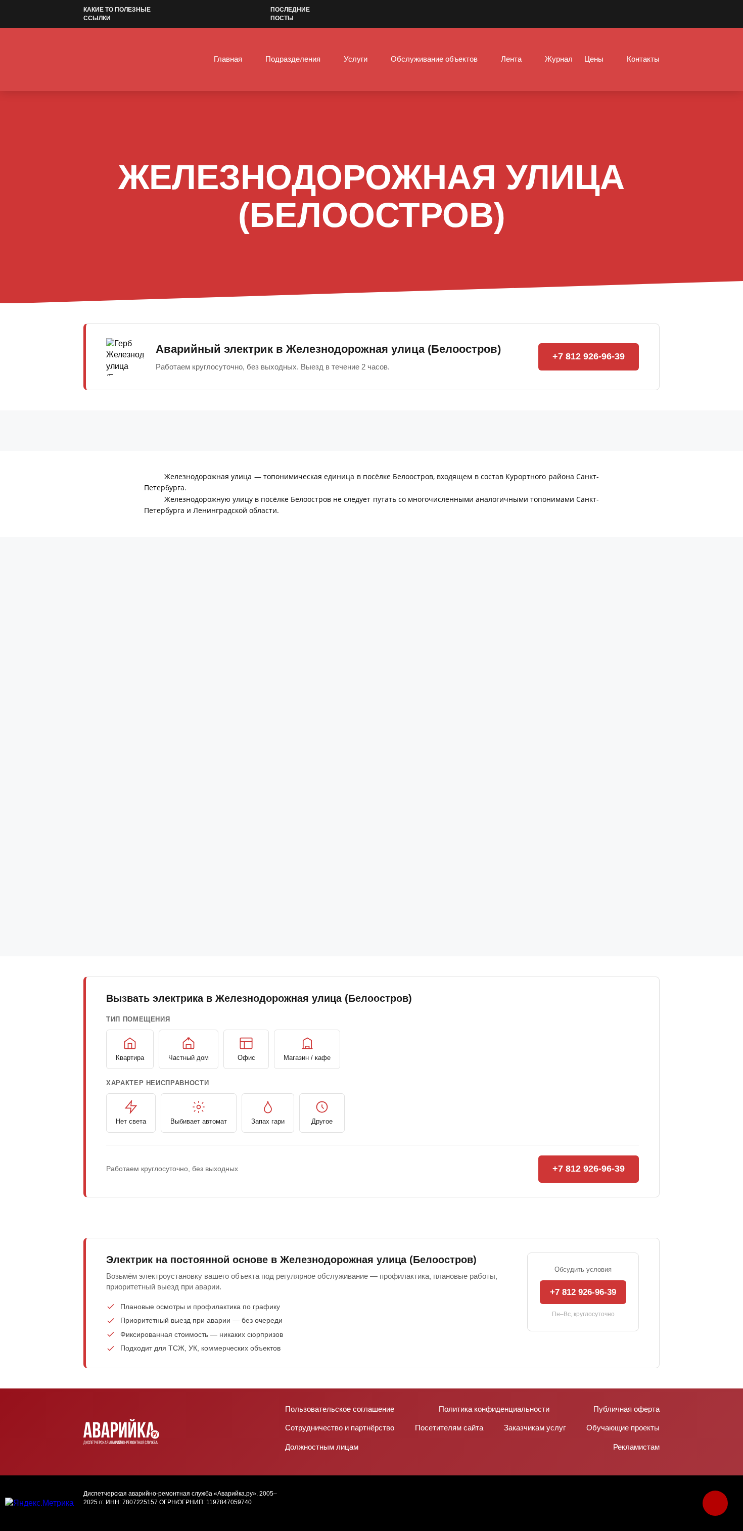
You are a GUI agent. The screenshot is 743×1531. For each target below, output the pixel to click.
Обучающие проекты (623, 1427)
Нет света (131, 1121)
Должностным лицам (321, 1447)
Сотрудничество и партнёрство (339, 1427)
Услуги (355, 59)
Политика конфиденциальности (494, 1409)
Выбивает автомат (198, 1121)
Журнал (559, 59)
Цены (593, 59)
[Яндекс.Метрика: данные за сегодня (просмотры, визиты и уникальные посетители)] (39, 1503)
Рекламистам (636, 1447)
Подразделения (292, 59)
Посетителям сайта (449, 1427)
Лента (511, 59)
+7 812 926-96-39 (588, 356)
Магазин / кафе (307, 1057)
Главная (228, 59)
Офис (246, 1057)
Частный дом (188, 1057)
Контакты (643, 59)
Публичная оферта (626, 1409)
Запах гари (268, 1121)
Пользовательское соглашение (339, 1409)
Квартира (130, 1057)
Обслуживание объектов (434, 59)
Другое (322, 1121)
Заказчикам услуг (535, 1427)
